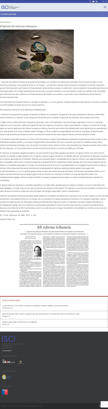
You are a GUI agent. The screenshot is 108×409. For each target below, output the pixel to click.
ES (103, 1)
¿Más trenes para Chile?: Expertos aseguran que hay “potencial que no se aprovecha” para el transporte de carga (40, 314)
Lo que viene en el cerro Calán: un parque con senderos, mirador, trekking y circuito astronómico (35, 305)
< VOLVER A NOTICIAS (8, 14)
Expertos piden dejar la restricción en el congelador (19, 322)
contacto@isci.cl (7, 351)
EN (106, 1)
